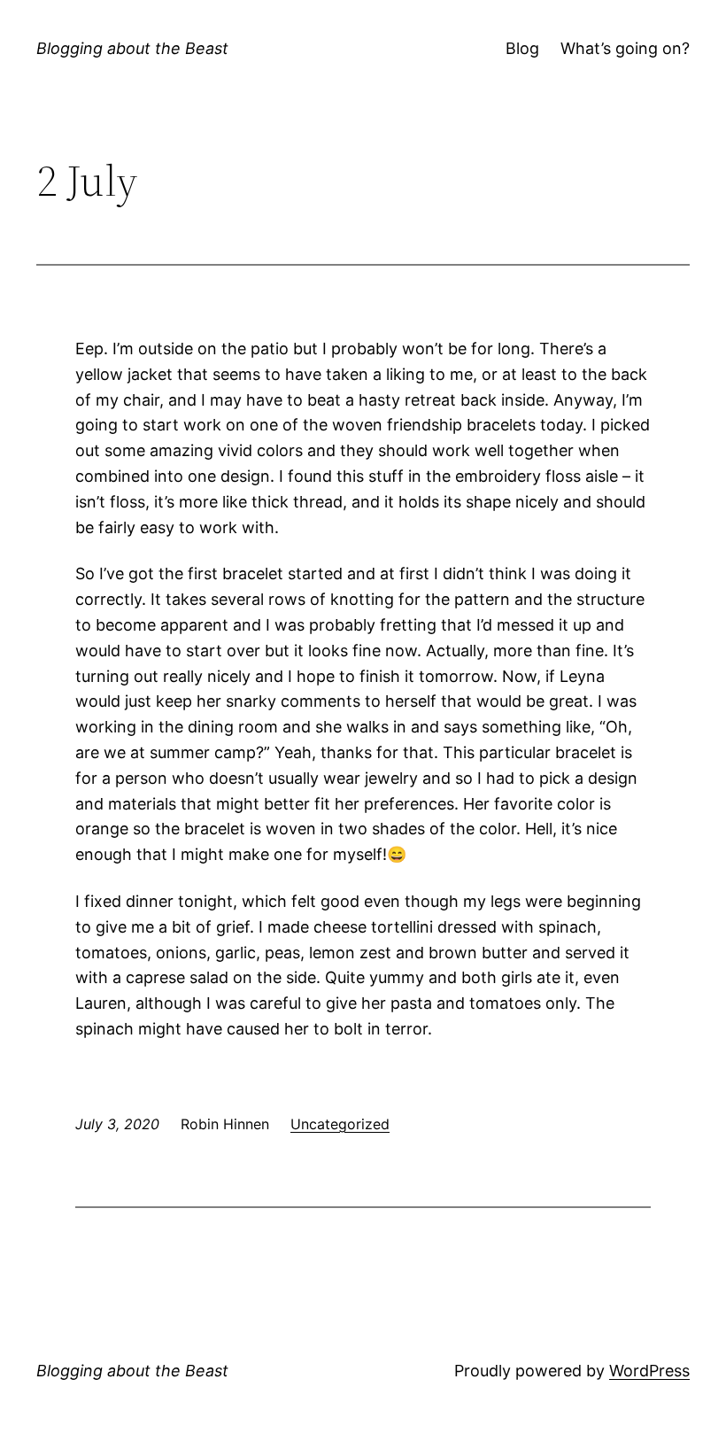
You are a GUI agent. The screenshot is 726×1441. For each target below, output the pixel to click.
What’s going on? (625, 48)
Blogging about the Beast (132, 48)
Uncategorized (340, 1124)
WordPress (649, 1370)
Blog (522, 48)
